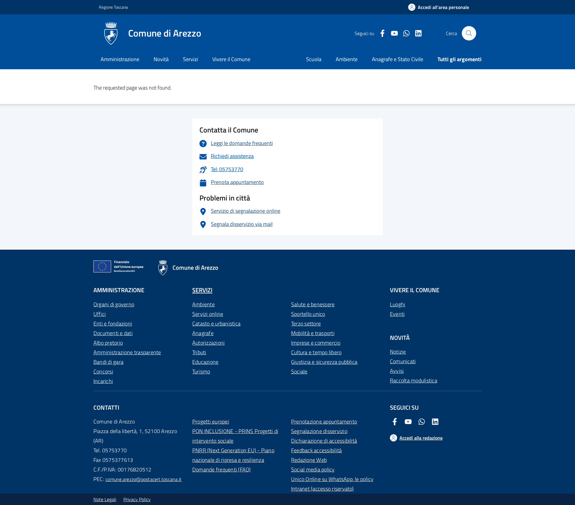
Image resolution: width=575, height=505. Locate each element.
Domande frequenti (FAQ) (221, 469)
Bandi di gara (108, 362)
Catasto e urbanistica (216, 323)
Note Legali (104, 499)
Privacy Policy (137, 499)
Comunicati (403, 361)
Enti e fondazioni (112, 323)
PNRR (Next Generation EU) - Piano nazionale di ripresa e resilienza (233, 455)
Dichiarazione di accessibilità (324, 441)
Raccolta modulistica (413, 380)
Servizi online (207, 314)
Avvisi (397, 371)
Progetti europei (210, 421)
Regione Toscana (113, 7)
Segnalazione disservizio (319, 431)
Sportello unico (308, 314)
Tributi (199, 352)
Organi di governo (113, 304)
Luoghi (397, 304)
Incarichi (103, 381)
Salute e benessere (313, 304)
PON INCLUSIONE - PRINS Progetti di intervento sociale (235, 436)
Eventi (397, 314)
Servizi (190, 59)
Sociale (299, 371)
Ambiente (203, 304)
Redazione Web (309, 460)
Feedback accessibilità (316, 450)
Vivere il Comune (231, 59)
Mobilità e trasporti (313, 333)
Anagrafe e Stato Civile (397, 59)
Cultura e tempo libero (316, 352)
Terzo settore (306, 323)
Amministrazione (120, 59)
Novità (161, 59)
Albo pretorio (108, 343)
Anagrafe (203, 333)
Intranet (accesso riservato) (322, 489)
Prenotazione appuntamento (324, 421)
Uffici (99, 314)
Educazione (205, 362)
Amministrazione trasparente (127, 352)
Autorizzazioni (208, 343)
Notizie (398, 352)
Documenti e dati (113, 333)
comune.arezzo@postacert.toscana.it (143, 479)
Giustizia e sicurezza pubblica (324, 362)
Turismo (201, 371)
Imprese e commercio (316, 343)
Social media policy (313, 469)
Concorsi (103, 371)
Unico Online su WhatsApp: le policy (332, 479)
